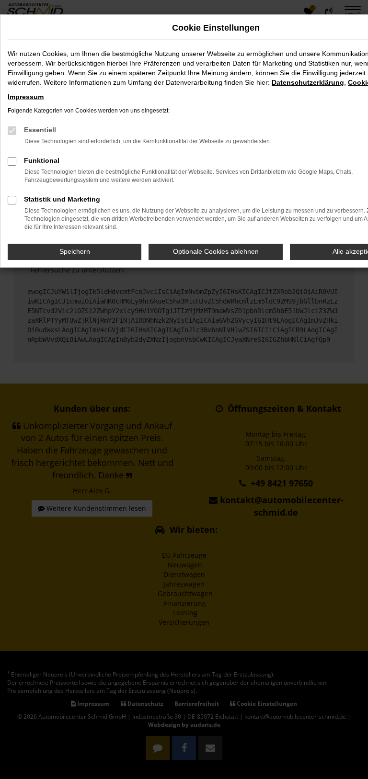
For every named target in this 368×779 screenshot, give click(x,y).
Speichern (74, 251)
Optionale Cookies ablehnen (216, 251)
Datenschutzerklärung (308, 82)
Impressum (26, 97)
